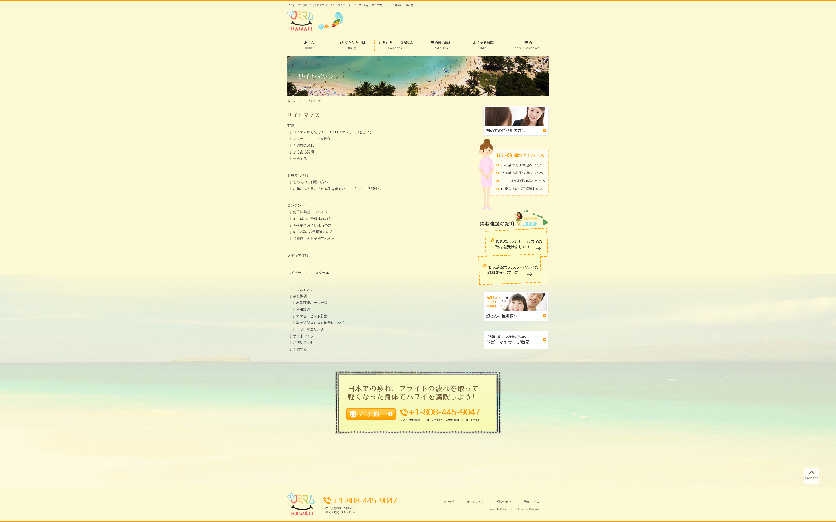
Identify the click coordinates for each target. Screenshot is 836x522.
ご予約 (351, 410)
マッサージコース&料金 (311, 139)
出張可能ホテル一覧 (311, 303)
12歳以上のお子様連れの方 (314, 238)
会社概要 (300, 296)
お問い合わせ (303, 342)
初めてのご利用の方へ (310, 182)
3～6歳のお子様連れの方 (312, 225)
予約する (300, 158)
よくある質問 (303, 152)
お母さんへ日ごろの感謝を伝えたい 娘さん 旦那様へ (337, 189)
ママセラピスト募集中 (313, 316)
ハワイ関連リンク (310, 329)
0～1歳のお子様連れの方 (312, 219)
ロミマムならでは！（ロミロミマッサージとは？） (333, 132)
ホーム (291, 101)
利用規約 (303, 309)
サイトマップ (303, 336)
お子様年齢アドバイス (310, 212)
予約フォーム (531, 501)
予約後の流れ (303, 145)
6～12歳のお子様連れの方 (313, 232)
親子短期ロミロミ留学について (320, 322)
